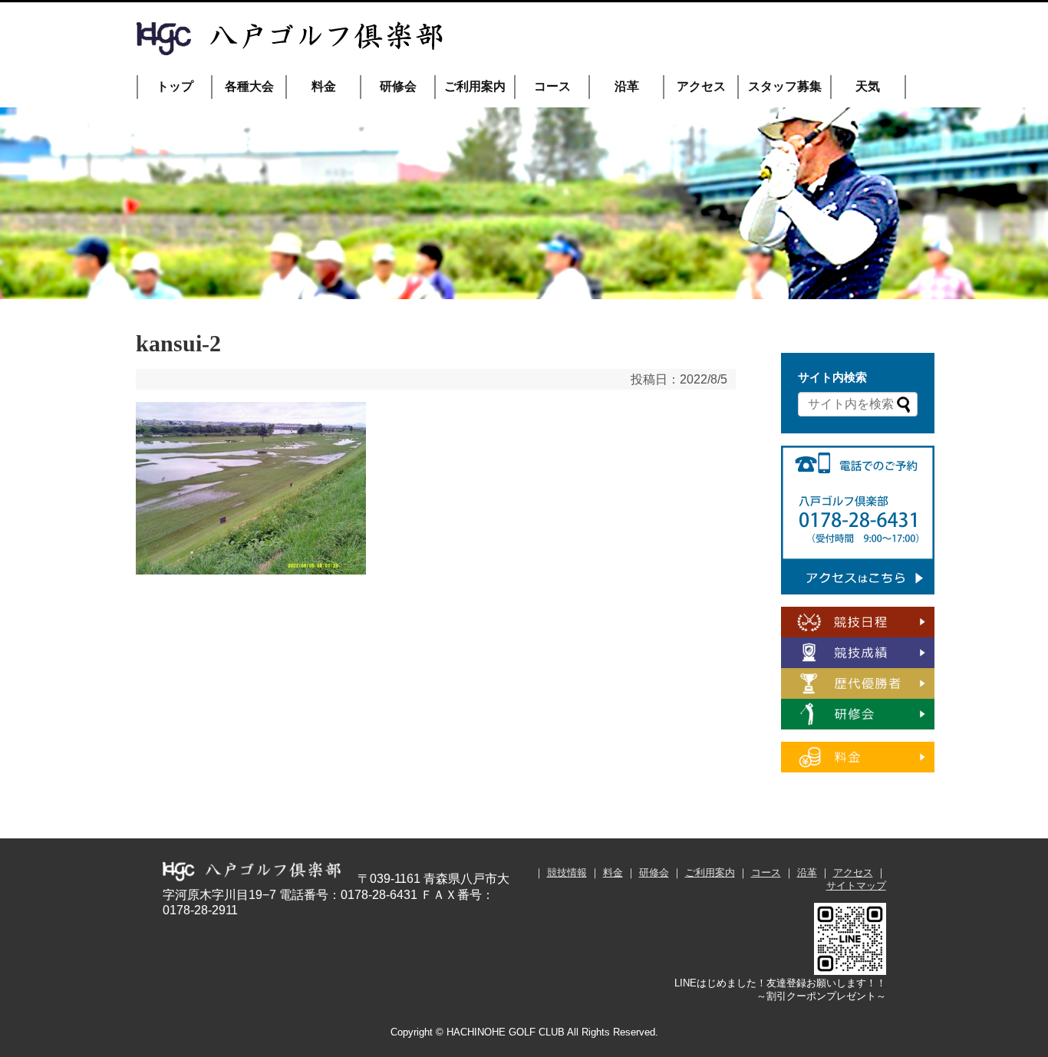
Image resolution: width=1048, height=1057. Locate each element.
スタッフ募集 (785, 86)
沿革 (627, 86)
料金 (323, 86)
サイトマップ (856, 885)
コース (552, 86)
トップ (175, 86)
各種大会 (249, 86)
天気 (867, 86)
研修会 (398, 86)
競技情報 (567, 872)
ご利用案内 (475, 86)
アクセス (701, 86)
